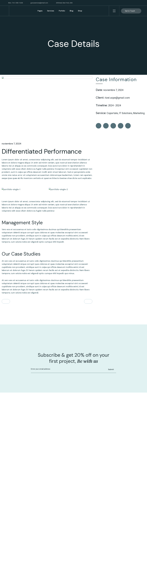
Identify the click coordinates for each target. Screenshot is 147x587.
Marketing (139, 113)
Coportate (112, 113)
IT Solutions (125, 113)
